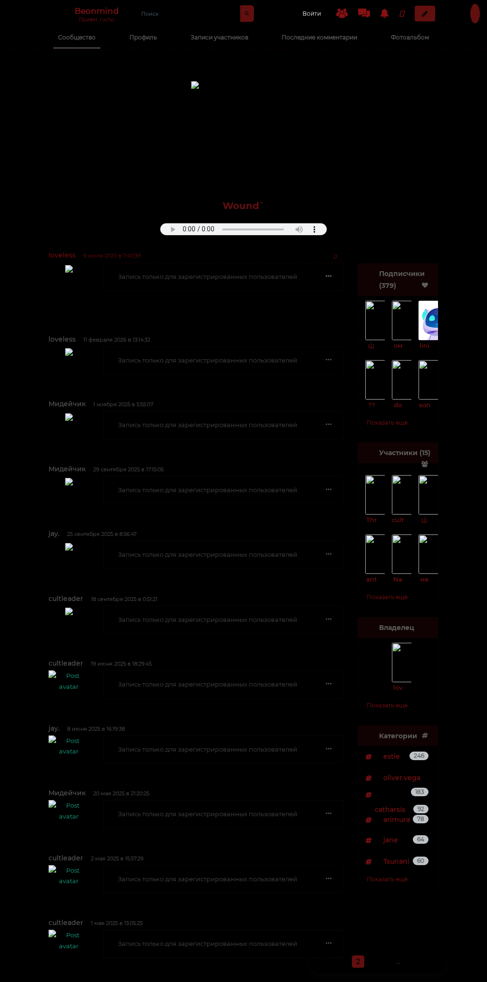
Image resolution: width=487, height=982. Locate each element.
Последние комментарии (319, 37)
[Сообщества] (342, 13)
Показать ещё (387, 422)
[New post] (425, 13)
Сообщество (77, 37)
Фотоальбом (410, 37)
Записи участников (219, 37)
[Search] (247, 13)
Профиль (143, 37)
